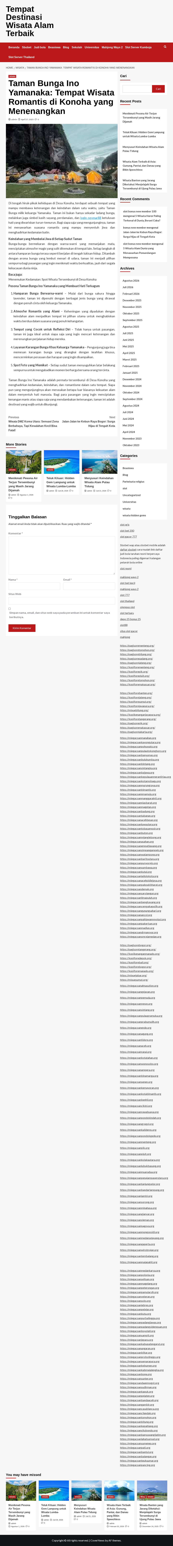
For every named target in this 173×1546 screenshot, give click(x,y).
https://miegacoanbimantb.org (138, 789)
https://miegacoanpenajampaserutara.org (144, 1177)
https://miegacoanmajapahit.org (138, 1262)
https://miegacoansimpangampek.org (142, 850)
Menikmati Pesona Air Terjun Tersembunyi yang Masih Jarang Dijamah (141, 117)
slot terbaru (127, 613)
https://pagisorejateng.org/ (136, 662)
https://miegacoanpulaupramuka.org (141, 1015)
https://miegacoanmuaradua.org (138, 1172)
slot (125, 488)
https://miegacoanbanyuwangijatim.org (143, 1434)
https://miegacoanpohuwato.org (138, 746)
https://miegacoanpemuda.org (137, 997)
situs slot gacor (129, 631)
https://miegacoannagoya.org (137, 1226)
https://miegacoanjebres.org (136, 1305)
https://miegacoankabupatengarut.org (142, 1343)
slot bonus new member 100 (139, 211)
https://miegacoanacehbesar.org (139, 819)
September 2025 (132, 320)
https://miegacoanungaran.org (137, 1348)
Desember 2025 (132, 300)
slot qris (124, 524)
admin (14, 119)
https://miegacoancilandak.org (138, 1413)
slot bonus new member (137, 243)
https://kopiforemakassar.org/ (137, 684)
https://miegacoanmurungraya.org (140, 785)
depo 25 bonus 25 (130, 619)
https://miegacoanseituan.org (137, 1279)
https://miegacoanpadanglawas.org (140, 1322)
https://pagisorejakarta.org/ (136, 731)
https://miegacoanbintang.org (137, 763)
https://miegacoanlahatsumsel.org (139, 1439)
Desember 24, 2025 (150, 1526)
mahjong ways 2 (129, 577)
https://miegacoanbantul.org (136, 1452)
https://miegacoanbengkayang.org (140, 902)
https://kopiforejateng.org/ (136, 697)
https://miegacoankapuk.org (136, 1391)
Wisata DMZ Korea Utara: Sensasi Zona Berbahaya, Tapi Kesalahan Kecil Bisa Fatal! (33, 424)
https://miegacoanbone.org (136, 1374)
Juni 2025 (128, 339)
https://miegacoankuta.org (135, 1313)
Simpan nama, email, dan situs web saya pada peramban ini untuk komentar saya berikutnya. (59, 615)
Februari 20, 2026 (116, 1526)
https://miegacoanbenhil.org (136, 1099)
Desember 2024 (132, 379)
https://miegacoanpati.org (135, 1447)
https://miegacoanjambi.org (136, 1195)
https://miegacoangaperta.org (137, 1244)
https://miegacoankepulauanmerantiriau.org (145, 776)
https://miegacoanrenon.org (136, 1003)
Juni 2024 (128, 418)
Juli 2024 (128, 412)
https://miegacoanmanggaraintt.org (141, 798)
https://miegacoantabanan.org (137, 815)
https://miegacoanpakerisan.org (138, 923)
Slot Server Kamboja (138, 47)
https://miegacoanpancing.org (137, 1465)
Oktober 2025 (131, 313)
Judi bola (40, 47)
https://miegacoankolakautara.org (140, 1159)
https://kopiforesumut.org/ (136, 701)
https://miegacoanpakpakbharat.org (141, 884)
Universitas (92, 47)
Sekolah (77, 47)
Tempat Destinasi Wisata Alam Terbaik (30, 21)
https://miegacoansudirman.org (138, 1387)
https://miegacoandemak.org (137, 889)
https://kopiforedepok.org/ (136, 958)
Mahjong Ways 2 (112, 47)
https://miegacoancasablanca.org (139, 1408)
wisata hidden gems (134, 515)
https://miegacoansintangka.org (138, 768)
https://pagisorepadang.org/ (136, 658)
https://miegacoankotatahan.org (139, 1057)
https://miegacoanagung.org (136, 1033)
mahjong (125, 636)
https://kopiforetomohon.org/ (137, 680)
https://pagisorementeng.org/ (137, 645)
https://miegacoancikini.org (136, 1105)
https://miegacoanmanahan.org (138, 737)
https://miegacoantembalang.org (139, 1256)
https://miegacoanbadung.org (137, 811)
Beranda (13, 47)
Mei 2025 (128, 346)
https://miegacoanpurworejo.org (139, 863)
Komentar (15, 533)
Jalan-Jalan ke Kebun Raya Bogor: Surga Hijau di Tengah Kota (88, 421)
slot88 (124, 625)
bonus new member (134, 227)
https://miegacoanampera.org (137, 1069)
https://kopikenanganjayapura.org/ (140, 714)
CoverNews (97, 1540)
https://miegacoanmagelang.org (138, 1283)
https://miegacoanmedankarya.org (140, 1270)
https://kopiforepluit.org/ (135, 675)
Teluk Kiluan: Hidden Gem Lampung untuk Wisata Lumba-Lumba (61, 482)
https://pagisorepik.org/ (134, 723)
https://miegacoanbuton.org (136, 832)
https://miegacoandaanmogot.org (139, 1382)
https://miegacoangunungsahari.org (140, 910)
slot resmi (125, 568)
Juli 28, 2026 (63, 491)
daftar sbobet (128, 549)
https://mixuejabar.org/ (133, 975)
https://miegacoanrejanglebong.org (140, 837)
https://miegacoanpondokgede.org (140, 1135)
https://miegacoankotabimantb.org (140, 1093)
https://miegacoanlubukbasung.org (140, 1165)
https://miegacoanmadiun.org (137, 927)
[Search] (165, 47)
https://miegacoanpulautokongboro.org (143, 750)
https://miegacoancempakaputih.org (141, 906)
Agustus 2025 (131, 326)
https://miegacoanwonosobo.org (139, 1063)
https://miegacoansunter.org (136, 1378)
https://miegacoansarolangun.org (139, 893)
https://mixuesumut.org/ (134, 979)
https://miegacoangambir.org (137, 1404)
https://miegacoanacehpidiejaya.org (141, 880)
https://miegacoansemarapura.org (139, 1361)
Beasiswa (54, 47)
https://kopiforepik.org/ (134, 671)
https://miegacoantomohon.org (138, 1417)
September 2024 (132, 399)
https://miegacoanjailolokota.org (139, 876)
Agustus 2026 (131, 280)
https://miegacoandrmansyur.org (139, 932)
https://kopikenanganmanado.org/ (140, 953)
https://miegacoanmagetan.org (138, 806)
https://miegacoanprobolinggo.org (140, 1356)
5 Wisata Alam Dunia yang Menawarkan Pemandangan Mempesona (139, 253)
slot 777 (125, 594)
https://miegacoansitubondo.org (139, 1430)
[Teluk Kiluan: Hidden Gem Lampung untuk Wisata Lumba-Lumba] (61, 462)
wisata (12, 76)
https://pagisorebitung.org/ (136, 654)
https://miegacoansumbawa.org (138, 867)
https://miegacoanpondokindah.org (140, 1117)
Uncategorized (132, 495)
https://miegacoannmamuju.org (138, 794)
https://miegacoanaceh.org (135, 1045)
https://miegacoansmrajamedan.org (140, 936)
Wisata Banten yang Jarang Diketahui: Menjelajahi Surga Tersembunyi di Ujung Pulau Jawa (142, 184)
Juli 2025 (128, 333)
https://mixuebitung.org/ (134, 710)
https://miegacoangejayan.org (137, 991)
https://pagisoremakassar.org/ (137, 727)
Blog (66, 47)
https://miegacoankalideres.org (138, 1129)
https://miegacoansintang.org (137, 1009)
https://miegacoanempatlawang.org (141, 845)
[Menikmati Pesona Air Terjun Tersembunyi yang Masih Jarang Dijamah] (23, 462)
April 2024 (129, 431)
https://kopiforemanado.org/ (137, 970)
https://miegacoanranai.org (136, 1051)
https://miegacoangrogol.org (137, 1123)
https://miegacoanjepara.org (136, 1339)
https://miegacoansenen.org (136, 1081)
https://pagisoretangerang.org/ (138, 949)
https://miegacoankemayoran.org (139, 1087)
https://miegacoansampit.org (137, 1335)
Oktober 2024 (131, 392)
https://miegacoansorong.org (137, 1202)
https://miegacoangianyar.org (137, 1214)
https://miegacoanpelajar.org (137, 1309)
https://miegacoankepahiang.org (139, 1426)
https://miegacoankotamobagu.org (140, 781)
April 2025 (129, 352)
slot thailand (127, 601)
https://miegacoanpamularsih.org (139, 1292)
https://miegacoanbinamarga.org (139, 1075)
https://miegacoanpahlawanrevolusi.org (143, 919)
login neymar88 (90, 218)
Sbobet (26, 47)
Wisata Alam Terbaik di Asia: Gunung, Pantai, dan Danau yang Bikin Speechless (142, 165)
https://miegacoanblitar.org (136, 1352)
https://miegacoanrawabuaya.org (139, 1111)
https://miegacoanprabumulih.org (139, 1021)
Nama (13, 579)
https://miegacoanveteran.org (137, 1296)
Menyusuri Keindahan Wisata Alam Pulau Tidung (99, 482)
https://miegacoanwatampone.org (139, 854)
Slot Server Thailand (21, 57)
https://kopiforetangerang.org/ (138, 719)
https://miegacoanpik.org (135, 1147)
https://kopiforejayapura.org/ (137, 706)
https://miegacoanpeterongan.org (139, 1287)
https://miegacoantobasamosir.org (140, 828)
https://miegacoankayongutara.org (140, 742)
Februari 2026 (131, 293)
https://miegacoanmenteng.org (138, 1141)
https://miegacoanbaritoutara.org (139, 858)
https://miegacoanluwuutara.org (138, 824)
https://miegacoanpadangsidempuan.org (143, 1326)
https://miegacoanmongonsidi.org (139, 1232)
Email (67, 579)
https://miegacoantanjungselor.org (140, 1183)
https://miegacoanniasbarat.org (138, 802)
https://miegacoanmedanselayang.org (142, 1238)
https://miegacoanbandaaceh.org (139, 1400)
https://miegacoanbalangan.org (138, 1456)
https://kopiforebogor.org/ (136, 966)
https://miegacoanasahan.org (137, 841)
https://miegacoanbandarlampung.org (142, 1189)
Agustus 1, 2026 (26, 495)
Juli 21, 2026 (101, 491)
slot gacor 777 (128, 536)
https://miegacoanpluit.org (135, 1153)
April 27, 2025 (27, 119)
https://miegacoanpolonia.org (137, 1274)
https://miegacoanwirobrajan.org (139, 1249)
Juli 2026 (128, 287)
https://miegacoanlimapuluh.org (138, 897)
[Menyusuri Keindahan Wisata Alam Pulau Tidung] (99, 462)
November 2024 (132, 385)
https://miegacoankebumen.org (138, 1365)
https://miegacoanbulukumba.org (139, 759)
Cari (123, 76)
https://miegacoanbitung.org (136, 1421)
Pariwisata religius (133, 481)
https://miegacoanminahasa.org (138, 1207)
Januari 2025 (130, 372)
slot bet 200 (127, 530)
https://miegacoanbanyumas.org (139, 755)
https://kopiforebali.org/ (134, 962)
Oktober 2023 (131, 445)
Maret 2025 (130, 359)
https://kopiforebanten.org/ (136, 693)
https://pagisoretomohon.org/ (137, 649)
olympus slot (127, 607)
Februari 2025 (131, 366)
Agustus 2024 (131, 405)
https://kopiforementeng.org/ (137, 667)
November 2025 (132, 306)
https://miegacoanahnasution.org (139, 985)
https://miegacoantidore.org (136, 1039)
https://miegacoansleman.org (137, 1219)
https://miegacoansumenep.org (138, 1443)
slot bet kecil (127, 582)
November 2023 (132, 438)
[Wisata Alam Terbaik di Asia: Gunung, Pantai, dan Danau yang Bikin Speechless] (119, 1491)
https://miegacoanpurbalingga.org (140, 1318)
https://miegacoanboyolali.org (137, 1330)
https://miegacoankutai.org (136, 871)
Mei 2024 (128, 425)
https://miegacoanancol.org (136, 914)
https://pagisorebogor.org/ (135, 945)
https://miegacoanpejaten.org (137, 1395)
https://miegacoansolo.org (135, 1300)
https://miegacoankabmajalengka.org (142, 1369)
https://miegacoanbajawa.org (137, 772)
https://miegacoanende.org (135, 1027)
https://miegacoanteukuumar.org (139, 1460)
